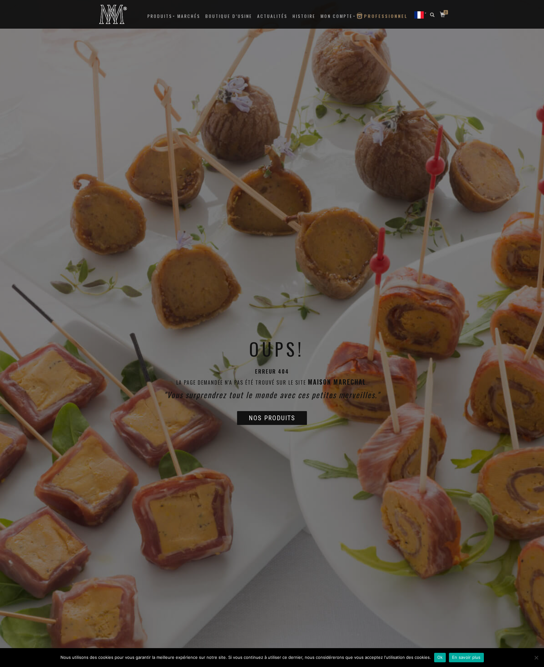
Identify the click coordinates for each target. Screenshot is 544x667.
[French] (419, 14)
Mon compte (336, 16)
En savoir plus (466, 657)
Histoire (303, 16)
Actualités (272, 16)
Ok (440, 657)
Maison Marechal (337, 382)
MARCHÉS (188, 16)
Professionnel (386, 16)
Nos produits (272, 418)
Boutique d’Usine (228, 16)
